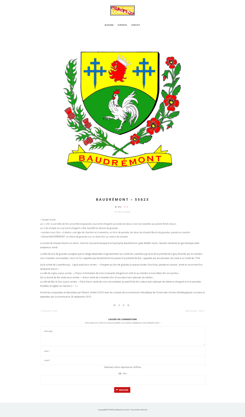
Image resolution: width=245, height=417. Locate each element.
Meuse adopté (124, 211)
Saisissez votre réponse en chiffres (122, 367)
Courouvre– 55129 (49, 311)
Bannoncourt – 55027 (194, 311)
